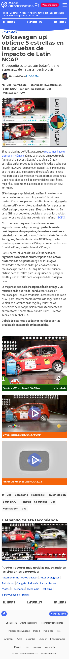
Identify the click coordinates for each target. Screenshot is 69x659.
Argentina (9, 639)
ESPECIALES (34, 22)
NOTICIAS (9, 22)
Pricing (36, 630)
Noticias (23, 12)
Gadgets (21, 583)
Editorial (14, 12)
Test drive (46, 588)
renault (24, 88)
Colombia (30, 639)
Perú (27, 647)
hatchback (36, 84)
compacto (20, 84)
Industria (33, 583)
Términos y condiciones (52, 622)
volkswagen (10, 92)
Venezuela (50, 647)
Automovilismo (10, 577)
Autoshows (8, 583)
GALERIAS (60, 22)
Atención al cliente (28, 622)
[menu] (65, 5)
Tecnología (32, 588)
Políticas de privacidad (19, 630)
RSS (58, 630)
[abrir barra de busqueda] (37, 5)
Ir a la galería (59, 388)
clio (9, 84)
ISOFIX (61, 217)
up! (49, 88)
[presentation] (34, 360)
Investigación (53, 84)
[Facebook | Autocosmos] (4, 613)
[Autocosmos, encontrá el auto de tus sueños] (17, 5)
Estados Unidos (57, 639)
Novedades (9, 32)
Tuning (25, 594)
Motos (6, 588)
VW (22, 92)
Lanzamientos (48, 583)
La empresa (11, 622)
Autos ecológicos (49, 577)
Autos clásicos (29, 577)
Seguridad (38, 88)
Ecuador (43, 639)
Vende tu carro (49, 5)
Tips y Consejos (11, 594)
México (17, 647)
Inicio (5, 12)
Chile (19, 639)
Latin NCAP (10, 88)
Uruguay (37, 647)
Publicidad (48, 630)
